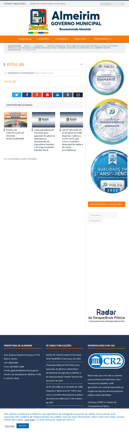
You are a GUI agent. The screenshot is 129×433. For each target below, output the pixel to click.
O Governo (61, 38)
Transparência (101, 38)
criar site (107, 375)
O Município (42, 38)
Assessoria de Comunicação (21, 73)
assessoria (93, 383)
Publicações (80, 38)
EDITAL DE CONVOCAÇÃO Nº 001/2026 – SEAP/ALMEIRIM (15, 134)
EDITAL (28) (10, 81)
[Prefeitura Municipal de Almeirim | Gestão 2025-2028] (64, 21)
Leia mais (29, 419)
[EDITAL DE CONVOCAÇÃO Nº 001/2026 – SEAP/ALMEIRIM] (15, 119)
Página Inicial (25, 38)
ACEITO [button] (23, 425)
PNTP (101, 402)
